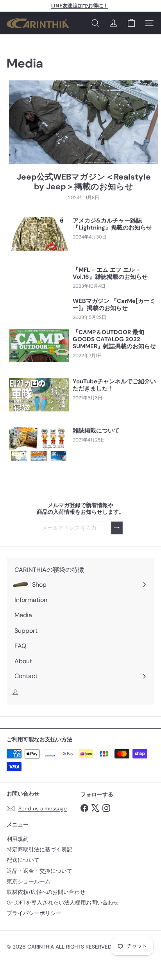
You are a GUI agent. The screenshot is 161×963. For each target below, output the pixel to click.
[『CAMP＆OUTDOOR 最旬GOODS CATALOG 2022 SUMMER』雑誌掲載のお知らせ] (39, 345)
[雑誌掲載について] (39, 444)
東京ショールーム (28, 881)
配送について (23, 860)
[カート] (131, 23)
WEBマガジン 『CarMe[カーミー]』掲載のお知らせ (114, 304)
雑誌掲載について (96, 430)
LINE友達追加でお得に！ (79, 5)
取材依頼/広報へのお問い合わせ (46, 892)
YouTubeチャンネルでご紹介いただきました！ (114, 385)
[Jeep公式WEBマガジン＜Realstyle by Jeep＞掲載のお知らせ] (83, 122)
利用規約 (18, 839)
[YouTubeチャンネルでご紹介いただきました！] (39, 394)
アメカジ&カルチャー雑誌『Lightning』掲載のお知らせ (112, 224)
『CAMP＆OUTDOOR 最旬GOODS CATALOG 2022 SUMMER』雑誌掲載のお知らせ (114, 339)
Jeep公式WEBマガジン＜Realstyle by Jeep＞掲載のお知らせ (84, 182)
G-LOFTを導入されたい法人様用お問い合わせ (63, 902)
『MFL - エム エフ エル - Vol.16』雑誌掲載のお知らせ (110, 273)
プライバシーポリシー (34, 913)
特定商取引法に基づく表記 (39, 849)
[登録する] (117, 528)
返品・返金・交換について (39, 871)
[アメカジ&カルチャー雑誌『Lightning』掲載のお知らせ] (39, 234)
